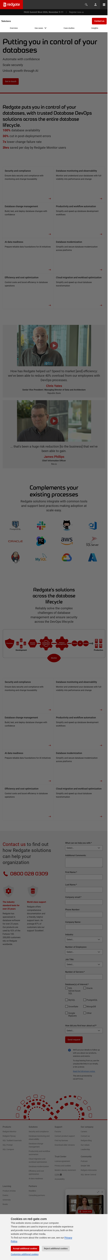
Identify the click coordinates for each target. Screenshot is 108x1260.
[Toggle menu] (104, 4)
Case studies (69, 28)
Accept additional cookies (25, 1248)
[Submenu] (45, 28)
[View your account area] (95, 4)
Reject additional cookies (56, 1248)
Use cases (39, 28)
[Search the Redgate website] (86, 4)
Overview (14, 28)
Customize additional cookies (24, 1254)
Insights (94, 28)
